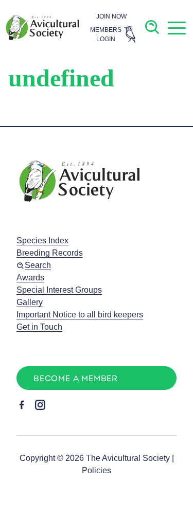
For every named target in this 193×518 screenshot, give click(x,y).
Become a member (75, 379)
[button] (176, 27)
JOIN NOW (111, 16)
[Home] (41, 27)
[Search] (153, 28)
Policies (96, 470)
